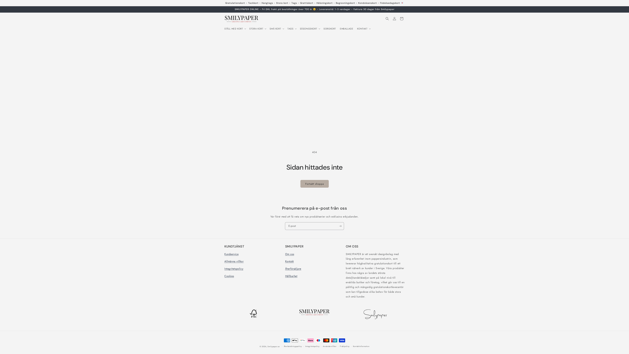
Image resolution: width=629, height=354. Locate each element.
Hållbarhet (291, 276)
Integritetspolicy (233, 269)
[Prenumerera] (340, 226)
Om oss (289, 254)
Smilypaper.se (273, 346)
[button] (234, 28)
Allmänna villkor (234, 261)
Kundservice (231, 254)
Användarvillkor (330, 346)
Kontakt (289, 261)
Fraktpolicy (345, 346)
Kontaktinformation (361, 346)
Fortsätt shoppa (314, 184)
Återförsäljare (293, 269)
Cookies (229, 276)
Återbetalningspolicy (293, 346)
